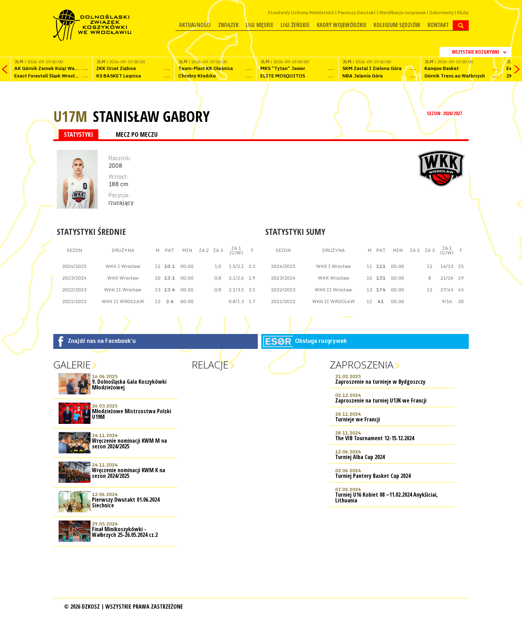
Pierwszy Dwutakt (357, 12)
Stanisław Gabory (151, 116)
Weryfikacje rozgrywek (402, 12)
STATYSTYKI (78, 134)
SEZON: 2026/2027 (445, 113)
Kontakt (438, 25)
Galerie (72, 364)
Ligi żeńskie (295, 25)
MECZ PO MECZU (137, 134)
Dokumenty (441, 12)
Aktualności (195, 25)
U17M (70, 116)
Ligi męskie (259, 25)
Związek (228, 25)
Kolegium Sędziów (397, 25)
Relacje (210, 364)
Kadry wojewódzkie (341, 25)
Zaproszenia (361, 364)
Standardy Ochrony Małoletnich (301, 12)
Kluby (463, 12)
